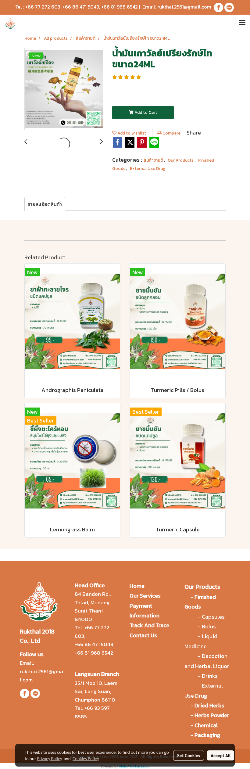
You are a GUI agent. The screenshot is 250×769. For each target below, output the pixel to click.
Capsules (213, 617)
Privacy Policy (49, 758)
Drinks (210, 676)
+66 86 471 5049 (80, 6)
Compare (171, 133)
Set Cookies (188, 755)
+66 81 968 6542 (119, 6)
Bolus (209, 626)
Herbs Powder (212, 715)
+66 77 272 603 (42, 6)
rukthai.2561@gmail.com (184, 6)
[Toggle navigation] (242, 23)
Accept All (220, 755)
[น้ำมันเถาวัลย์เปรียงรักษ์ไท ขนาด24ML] (64, 89)
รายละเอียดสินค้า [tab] (45, 204)
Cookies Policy (86, 758)
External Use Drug (147, 168)
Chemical (206, 725)
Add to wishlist (131, 133)
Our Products (181, 160)
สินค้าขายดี (153, 160)
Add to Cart (145, 112)
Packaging (207, 735)
